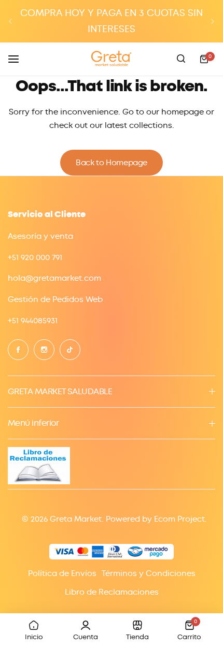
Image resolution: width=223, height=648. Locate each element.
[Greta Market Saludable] (111, 58)
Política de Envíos (62, 573)
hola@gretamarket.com (54, 278)
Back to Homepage (111, 162)
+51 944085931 (33, 320)
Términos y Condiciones (149, 573)
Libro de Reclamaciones (112, 592)
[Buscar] (181, 59)
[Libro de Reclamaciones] (39, 482)
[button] (10, 21)
